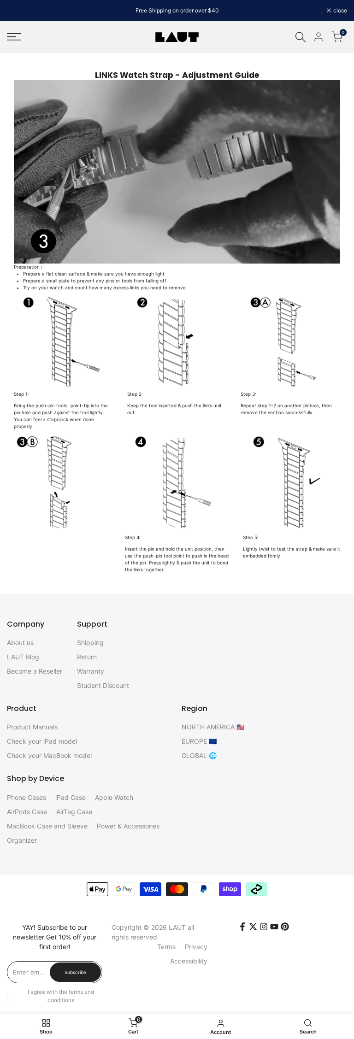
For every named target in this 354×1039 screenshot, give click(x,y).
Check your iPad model (42, 741)
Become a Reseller (34, 671)
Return (87, 657)
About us (20, 642)
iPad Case (70, 797)
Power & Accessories (128, 826)
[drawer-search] (300, 37)
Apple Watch (114, 797)
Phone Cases (26, 797)
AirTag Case (74, 812)
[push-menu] (14, 37)
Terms (166, 947)
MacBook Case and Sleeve (47, 826)
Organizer (22, 840)
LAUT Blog (23, 657)
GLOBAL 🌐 (199, 755)
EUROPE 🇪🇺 (199, 741)
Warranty (90, 671)
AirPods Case (27, 812)
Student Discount (103, 685)
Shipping (90, 642)
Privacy (196, 947)
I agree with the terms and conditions (61, 996)
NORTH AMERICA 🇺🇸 (213, 727)
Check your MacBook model (49, 755)
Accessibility (188, 961)
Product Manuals (32, 727)
